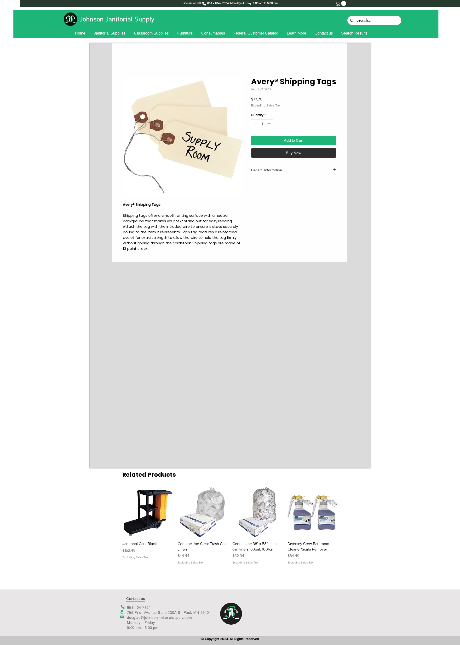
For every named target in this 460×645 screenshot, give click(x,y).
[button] (341, 3)
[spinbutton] (262, 123)
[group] (230, 526)
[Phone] (122, 607)
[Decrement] (255, 123)
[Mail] (122, 617)
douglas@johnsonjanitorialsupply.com (159, 618)
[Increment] (269, 123)
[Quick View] (147, 512)
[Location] (122, 612)
